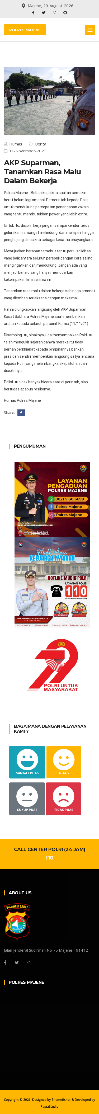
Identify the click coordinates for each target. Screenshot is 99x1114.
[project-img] (52, 499)
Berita (40, 144)
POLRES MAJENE (25, 30)
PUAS (63, 773)
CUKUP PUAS (27, 810)
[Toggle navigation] (90, 30)
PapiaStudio (50, 1106)
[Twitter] (44, 12)
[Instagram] (55, 12)
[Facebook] (34, 12)
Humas (15, 144)
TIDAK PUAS (63, 810)
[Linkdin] (65, 12)
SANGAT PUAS (27, 773)
